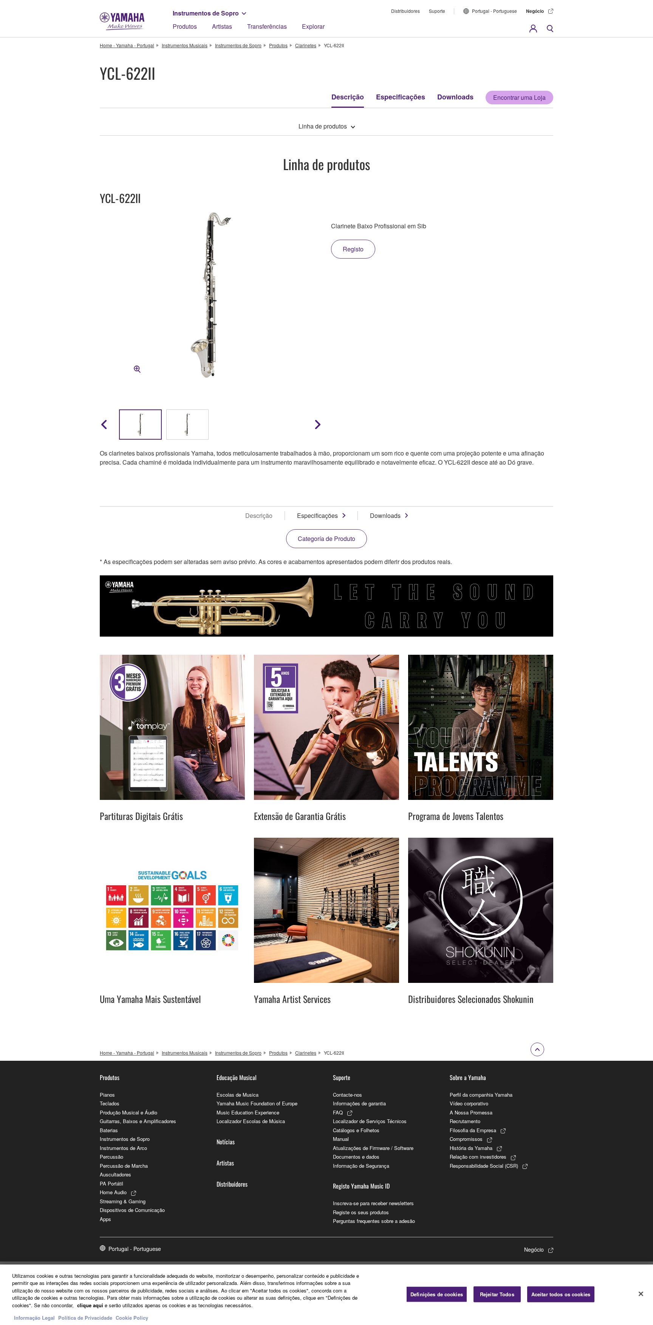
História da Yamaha (471, 1147)
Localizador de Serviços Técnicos (370, 1121)
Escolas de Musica (237, 1094)
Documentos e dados (356, 1156)
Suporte (437, 11)
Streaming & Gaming (122, 1201)
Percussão (111, 1156)
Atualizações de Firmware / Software (373, 1147)
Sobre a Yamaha (468, 1077)
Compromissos (466, 1138)
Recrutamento (465, 1121)
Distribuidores (405, 11)
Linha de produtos (323, 126)
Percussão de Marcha (124, 1165)
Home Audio (113, 1192)
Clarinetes (305, 45)
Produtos (185, 26)
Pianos (107, 1094)
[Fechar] (641, 1293)
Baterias (109, 1130)
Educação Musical (237, 1077)
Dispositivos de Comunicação (132, 1209)
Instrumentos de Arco (123, 1147)
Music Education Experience (248, 1112)
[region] (326, 1295)
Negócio (535, 11)
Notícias (226, 1141)
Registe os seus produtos (361, 1212)
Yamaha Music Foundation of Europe (257, 1103)
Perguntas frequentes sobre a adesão (374, 1220)
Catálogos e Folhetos (356, 1130)
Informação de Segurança (361, 1165)
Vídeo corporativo (469, 1103)
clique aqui (90, 1305)
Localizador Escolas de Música (251, 1121)
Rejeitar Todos (497, 1294)
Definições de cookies (436, 1294)
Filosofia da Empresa (473, 1130)
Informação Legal (34, 1317)
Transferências (267, 26)
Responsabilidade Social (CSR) (484, 1165)
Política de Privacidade (85, 1317)
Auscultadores (115, 1174)
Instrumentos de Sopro (206, 13)
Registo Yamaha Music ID (361, 1185)
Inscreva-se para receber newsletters (373, 1203)
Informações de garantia (359, 1103)
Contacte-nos (347, 1094)
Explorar (313, 26)
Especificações (400, 97)
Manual (341, 1138)
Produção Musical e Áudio (128, 1112)
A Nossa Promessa (471, 1112)
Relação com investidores (478, 1156)
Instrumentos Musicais (184, 45)
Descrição (347, 97)
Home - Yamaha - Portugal (127, 45)
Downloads (455, 97)
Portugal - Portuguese (494, 11)
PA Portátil (111, 1183)
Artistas (222, 26)
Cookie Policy (132, 1317)
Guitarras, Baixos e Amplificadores (138, 1121)
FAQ (338, 1112)
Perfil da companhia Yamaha (481, 1094)
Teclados (109, 1103)
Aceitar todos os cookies (560, 1294)
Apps (105, 1219)
